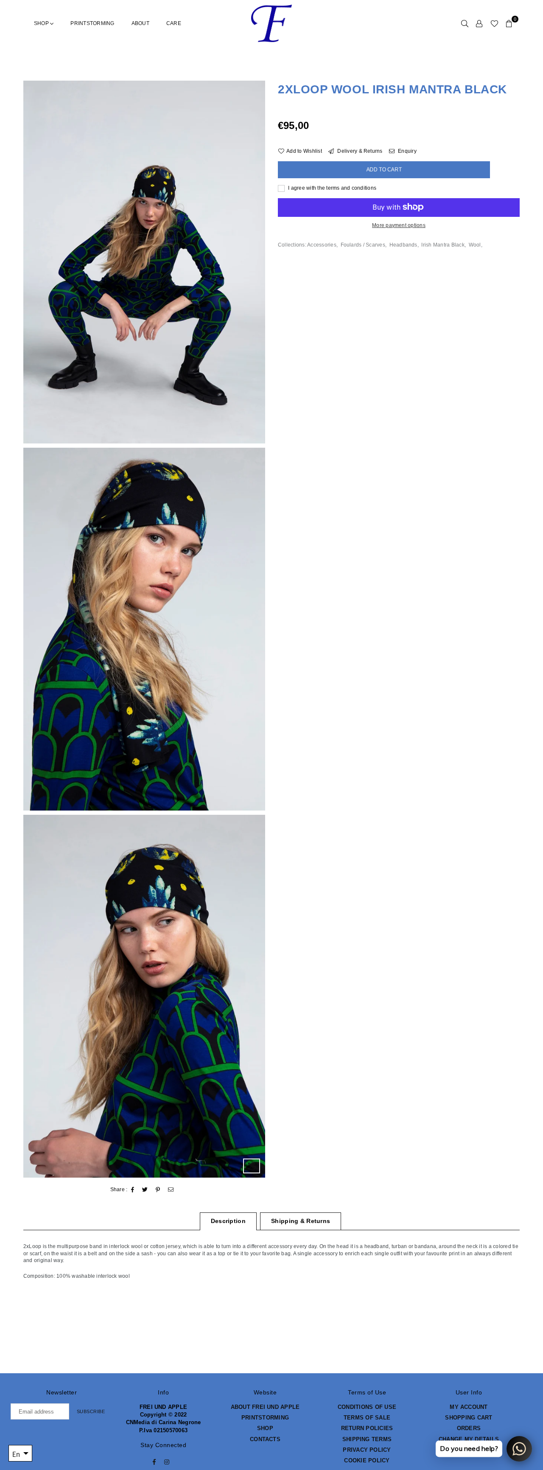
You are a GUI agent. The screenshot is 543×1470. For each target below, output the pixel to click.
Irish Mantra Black (442, 245)
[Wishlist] (494, 23)
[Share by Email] (171, 1190)
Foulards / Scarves (363, 245)
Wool (475, 245)
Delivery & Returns (359, 151)
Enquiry (407, 151)
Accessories (321, 245)
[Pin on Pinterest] (158, 1190)
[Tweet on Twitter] (145, 1190)
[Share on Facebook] (133, 1190)
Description (228, 1221)
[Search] (464, 23)
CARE (173, 23)
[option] (144, 262)
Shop (42, 23)
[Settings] (479, 23)
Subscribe (91, 1411)
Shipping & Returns (300, 1221)
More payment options (398, 225)
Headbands (403, 245)
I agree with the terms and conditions (331, 188)
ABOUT (140, 23)
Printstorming (92, 23)
